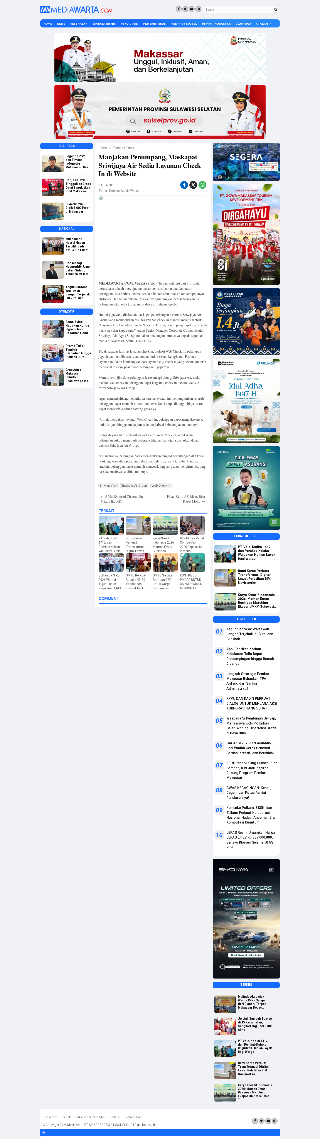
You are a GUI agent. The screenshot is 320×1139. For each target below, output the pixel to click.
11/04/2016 (107, 185)
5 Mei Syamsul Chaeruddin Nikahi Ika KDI (122, 498)
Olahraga (243, 23)
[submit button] (276, 9)
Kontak (66, 1117)
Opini (47, 32)
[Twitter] (185, 9)
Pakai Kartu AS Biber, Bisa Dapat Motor (186, 498)
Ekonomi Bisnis (104, 23)
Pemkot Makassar (216, 23)
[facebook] (184, 185)
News (61, 23)
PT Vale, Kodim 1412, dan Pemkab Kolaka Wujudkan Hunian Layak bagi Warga (255, 1046)
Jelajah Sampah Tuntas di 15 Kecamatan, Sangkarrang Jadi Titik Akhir (255, 1024)
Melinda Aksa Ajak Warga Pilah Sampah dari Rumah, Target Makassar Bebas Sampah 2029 (252, 1002)
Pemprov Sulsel (184, 23)
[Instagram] (198, 9)
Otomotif (263, 23)
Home (48, 23)
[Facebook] (179, 9)
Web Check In (161, 485)
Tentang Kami (133, 1117)
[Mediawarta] (76, 12)
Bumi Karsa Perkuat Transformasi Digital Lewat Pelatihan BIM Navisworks (253, 1068)
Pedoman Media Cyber (90, 1117)
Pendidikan (129, 23)
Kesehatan (79, 23)
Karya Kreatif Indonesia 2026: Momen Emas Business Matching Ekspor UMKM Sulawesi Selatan (255, 1091)
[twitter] (193, 185)
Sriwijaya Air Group (134, 485)
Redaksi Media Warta (124, 191)
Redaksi (114, 1117)
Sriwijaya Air (108, 485)
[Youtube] (192, 9)
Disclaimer (49, 1117)
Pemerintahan (154, 23)
